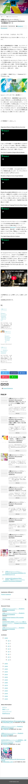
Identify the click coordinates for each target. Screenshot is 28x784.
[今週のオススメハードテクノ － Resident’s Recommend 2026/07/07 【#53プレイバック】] (4, 489)
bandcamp (13, 227)
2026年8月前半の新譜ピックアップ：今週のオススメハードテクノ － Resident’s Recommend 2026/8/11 (14, 623)
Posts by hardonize (6, 594)
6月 (8, 646)
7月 (8, 643)
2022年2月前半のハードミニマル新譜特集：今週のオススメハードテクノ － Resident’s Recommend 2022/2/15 (13, 741)
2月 (8, 657)
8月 (8, 640)
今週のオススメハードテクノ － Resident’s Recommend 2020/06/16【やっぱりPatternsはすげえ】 (14, 573)
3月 (8, 654)
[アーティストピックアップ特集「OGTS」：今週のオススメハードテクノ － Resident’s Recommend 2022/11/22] (4, 439)
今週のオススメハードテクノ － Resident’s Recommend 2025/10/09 (17, 456)
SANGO (5, 736)
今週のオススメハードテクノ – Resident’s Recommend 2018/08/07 (17, 520)
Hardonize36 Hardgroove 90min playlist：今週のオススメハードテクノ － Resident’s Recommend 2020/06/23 (13, 580)
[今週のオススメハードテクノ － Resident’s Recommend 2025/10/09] (4, 457)
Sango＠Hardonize (8, 388)
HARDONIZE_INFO (8, 722)
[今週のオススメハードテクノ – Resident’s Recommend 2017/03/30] (4, 536)
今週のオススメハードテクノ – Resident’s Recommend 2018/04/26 (4, 350)
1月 (8, 659)
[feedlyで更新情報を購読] (4, 384)
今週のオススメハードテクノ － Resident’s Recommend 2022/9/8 (17, 504)
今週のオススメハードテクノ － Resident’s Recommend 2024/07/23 (17, 473)
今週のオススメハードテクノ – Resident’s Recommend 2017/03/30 (17, 536)
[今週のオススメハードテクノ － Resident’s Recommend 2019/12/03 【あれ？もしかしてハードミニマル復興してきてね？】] (4, 400)
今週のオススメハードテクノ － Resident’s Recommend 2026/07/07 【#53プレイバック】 (18, 489)
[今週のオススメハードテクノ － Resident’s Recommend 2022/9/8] (4, 504)
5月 (8, 649)
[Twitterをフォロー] (2, 384)
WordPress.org (6, 713)
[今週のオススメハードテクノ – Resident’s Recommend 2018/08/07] (4, 520)
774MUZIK (5, 729)
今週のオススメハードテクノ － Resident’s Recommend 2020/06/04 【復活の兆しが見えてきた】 (4, 315)
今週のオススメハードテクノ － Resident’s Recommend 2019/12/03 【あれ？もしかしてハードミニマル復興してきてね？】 (17, 402)
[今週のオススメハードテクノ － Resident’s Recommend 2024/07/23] (4, 473)
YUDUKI (5, 744)
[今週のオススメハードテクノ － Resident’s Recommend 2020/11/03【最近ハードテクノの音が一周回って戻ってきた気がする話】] (4, 419)
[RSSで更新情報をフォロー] (7, 384)
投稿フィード (5, 709)
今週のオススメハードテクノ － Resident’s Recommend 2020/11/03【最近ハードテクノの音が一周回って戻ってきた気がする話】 (17, 421)
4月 (8, 651)
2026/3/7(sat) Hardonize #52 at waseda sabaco (13, 721)
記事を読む (18, 413)
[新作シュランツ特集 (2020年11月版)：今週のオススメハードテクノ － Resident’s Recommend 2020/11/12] (4, 552)
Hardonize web (15, 781)
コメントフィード (6, 711)
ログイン (4, 707)
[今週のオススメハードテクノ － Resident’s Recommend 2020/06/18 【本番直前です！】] (22, 372)
